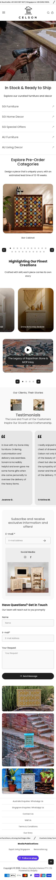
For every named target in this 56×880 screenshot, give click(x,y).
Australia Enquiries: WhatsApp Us (28, 801)
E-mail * (10, 534)
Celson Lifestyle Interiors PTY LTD (36, 868)
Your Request (9, 647)
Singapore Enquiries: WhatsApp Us (28, 807)
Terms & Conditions (28, 826)
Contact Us (28, 814)
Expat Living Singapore (19, 849)
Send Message (30, 676)
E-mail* (6, 632)
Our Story (28, 832)
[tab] (10, 248)
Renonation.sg (40, 849)
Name (5, 617)
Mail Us (28, 820)
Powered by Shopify (28, 870)
